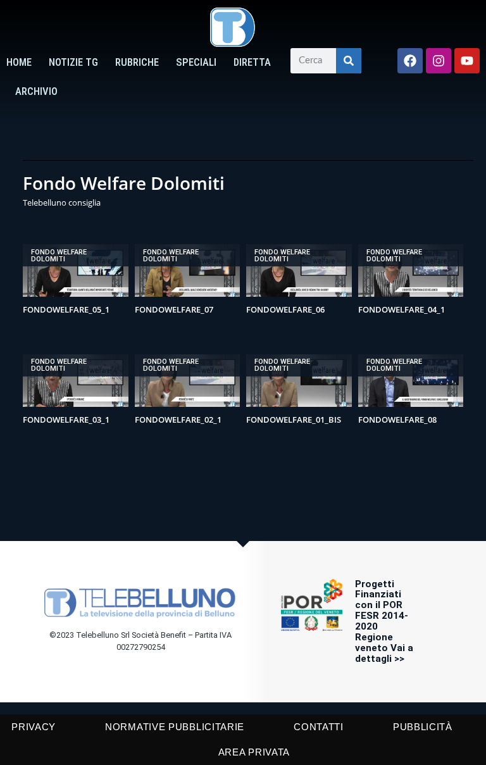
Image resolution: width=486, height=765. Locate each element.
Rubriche (137, 62)
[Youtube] (467, 60)
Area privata (254, 752)
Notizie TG (73, 62)
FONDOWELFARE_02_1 (178, 419)
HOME (19, 62)
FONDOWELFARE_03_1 (66, 419)
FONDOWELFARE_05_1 (66, 309)
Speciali (196, 62)
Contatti (319, 726)
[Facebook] (410, 60)
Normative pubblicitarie (174, 726)
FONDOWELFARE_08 (397, 419)
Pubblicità (422, 726)
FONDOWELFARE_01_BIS (293, 419)
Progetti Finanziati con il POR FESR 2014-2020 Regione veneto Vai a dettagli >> (384, 621)
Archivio (36, 91)
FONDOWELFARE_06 (285, 309)
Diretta (252, 62)
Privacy (33, 726)
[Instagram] (438, 60)
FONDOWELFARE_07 (174, 309)
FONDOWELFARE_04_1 (401, 309)
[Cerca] (348, 60)
